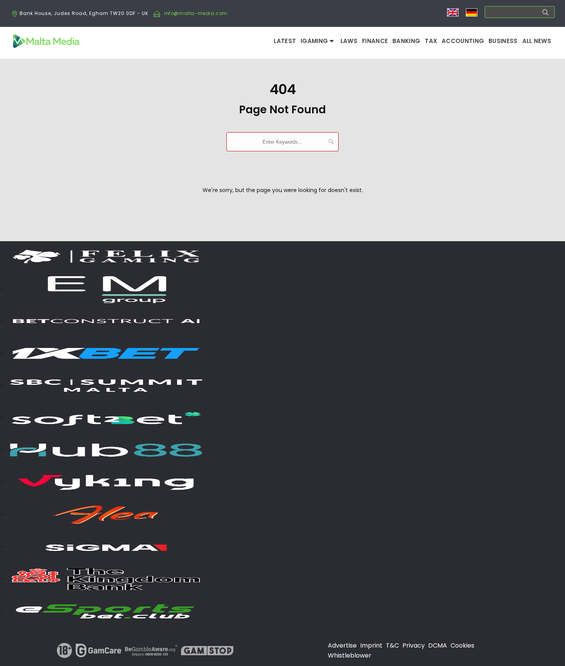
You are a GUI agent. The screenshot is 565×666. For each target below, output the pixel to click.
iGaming (315, 41)
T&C (392, 645)
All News (536, 41)
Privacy (413, 645)
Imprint (371, 645)
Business (503, 41)
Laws (349, 41)
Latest (285, 41)
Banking (406, 41)
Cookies (462, 645)
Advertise (342, 645)
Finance (375, 41)
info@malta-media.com (196, 13)
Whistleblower (349, 655)
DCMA (437, 645)
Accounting (463, 41)
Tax (431, 41)
